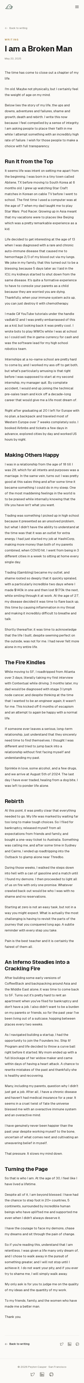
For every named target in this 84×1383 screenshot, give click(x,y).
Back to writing (18, 28)
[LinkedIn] (69, 1344)
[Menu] (77, 6)
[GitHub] (77, 1344)
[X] (62, 1344)
